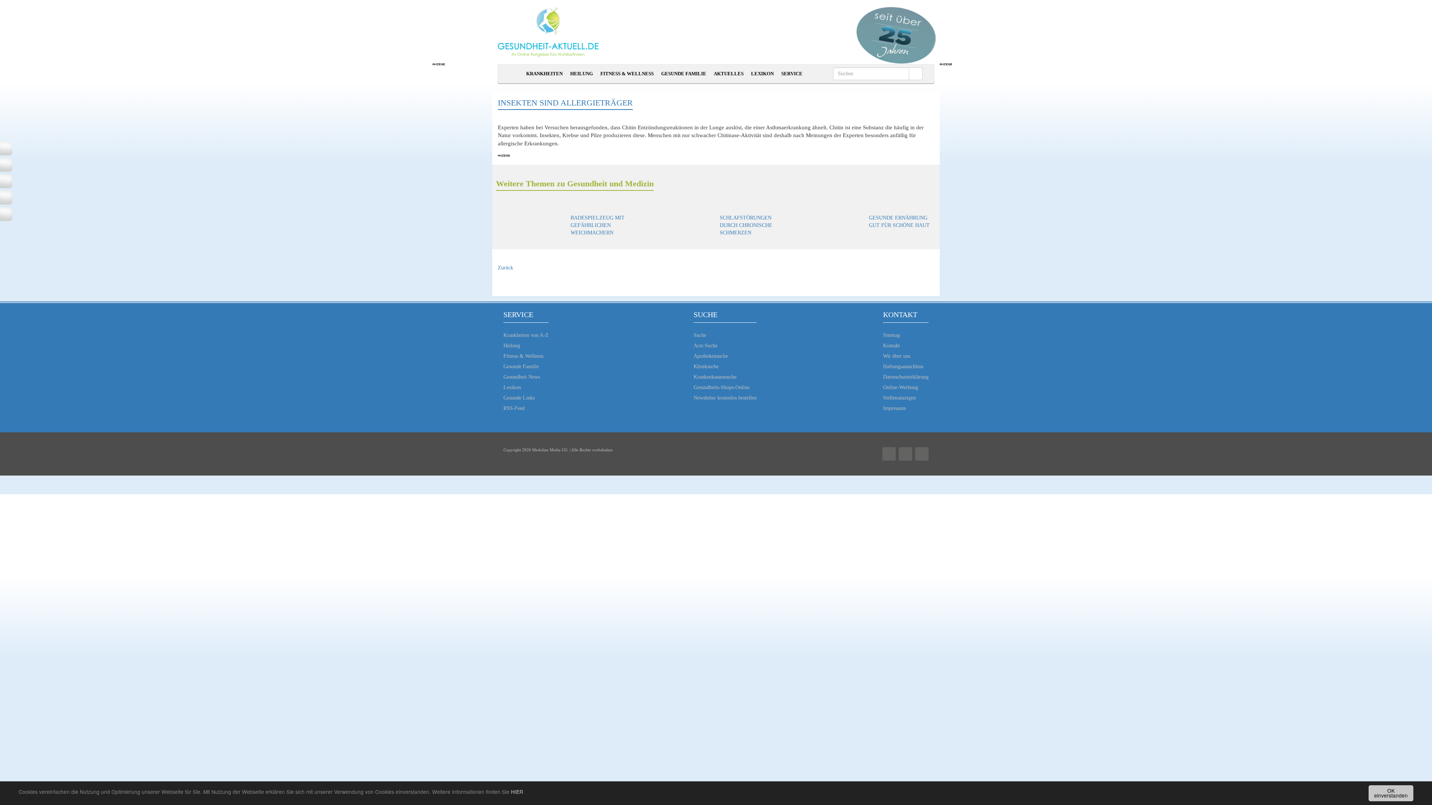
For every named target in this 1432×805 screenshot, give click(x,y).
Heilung (581, 73)
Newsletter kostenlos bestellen (725, 398)
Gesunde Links (519, 398)
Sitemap (891, 335)
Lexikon (762, 73)
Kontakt (891, 345)
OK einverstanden (1391, 793)
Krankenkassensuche (715, 377)
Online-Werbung (900, 387)
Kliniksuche (706, 366)
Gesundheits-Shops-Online (722, 387)
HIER (517, 791)
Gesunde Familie (683, 73)
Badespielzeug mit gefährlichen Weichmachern (598, 225)
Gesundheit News (521, 377)
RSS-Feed (514, 408)
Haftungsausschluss (903, 366)
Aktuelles (729, 73)
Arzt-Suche (705, 345)
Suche (700, 335)
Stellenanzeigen (899, 398)
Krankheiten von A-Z (526, 335)
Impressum (894, 408)
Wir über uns (896, 356)
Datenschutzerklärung (906, 377)
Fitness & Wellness (627, 73)
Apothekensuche (711, 356)
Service (792, 73)
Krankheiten (544, 73)
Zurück (505, 268)
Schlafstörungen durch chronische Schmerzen (746, 225)
